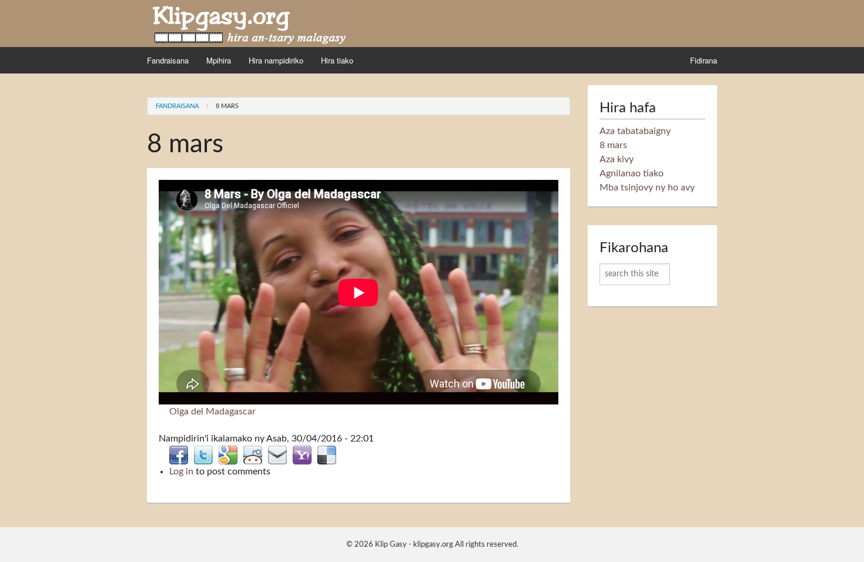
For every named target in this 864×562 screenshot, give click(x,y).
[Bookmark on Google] (228, 454)
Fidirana (703, 60)
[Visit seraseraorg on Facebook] (178, 454)
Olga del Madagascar (212, 411)
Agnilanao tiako (632, 173)
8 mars (227, 106)
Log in (181, 471)
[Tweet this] (203, 454)
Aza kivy (617, 159)
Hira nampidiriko (276, 60)
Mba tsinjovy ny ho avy (647, 187)
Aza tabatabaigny (635, 131)
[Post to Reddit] (252, 454)
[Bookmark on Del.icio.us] (326, 454)
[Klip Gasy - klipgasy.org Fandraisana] (250, 23)
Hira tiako (337, 60)
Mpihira (218, 60)
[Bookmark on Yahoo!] (302, 454)
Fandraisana (168, 60)
